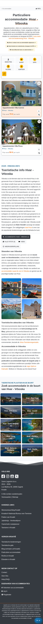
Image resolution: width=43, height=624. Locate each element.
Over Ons (5, 576)
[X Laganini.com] (16, 476)
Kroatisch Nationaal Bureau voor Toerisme (17, 513)
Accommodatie (6, 8)
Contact (4, 572)
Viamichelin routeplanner (10, 524)
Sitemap (15, 497)
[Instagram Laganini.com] (7, 476)
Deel (39, 8)
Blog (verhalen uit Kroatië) (11, 549)
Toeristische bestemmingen (11, 542)
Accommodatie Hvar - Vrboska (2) (17, 237)
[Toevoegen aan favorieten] (39, 83)
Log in (4, 591)
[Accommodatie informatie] (38, 111)
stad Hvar (28, 227)
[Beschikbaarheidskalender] (38, 114)
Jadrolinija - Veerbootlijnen (11, 520)
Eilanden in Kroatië (8, 559)
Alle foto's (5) (10, 241)
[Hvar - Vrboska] (11, 288)
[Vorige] (6, 93)
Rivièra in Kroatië (8, 556)
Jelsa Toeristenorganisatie (29, 342)
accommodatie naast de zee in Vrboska (15, 271)
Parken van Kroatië (8, 517)
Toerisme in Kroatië (8, 527)
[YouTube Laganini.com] (12, 476)
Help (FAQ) (6, 579)
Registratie (7, 594)
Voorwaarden (6, 497)
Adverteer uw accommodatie (13, 587)
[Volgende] (37, 93)
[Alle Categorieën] (4, 74)
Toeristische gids (7, 545)
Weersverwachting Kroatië (11, 510)
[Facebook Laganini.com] (3, 476)
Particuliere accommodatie (11, 552)
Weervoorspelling (12, 246)
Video (22, 241)
